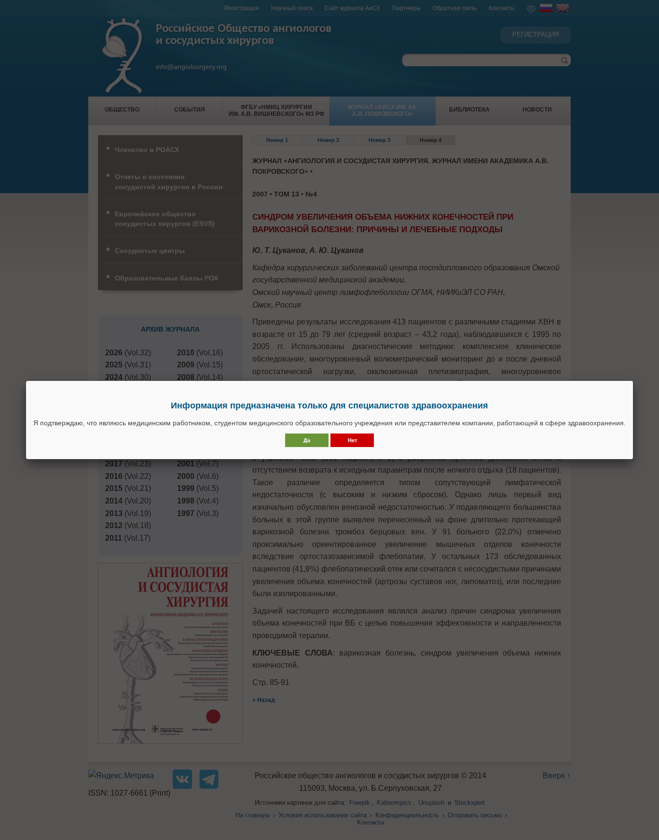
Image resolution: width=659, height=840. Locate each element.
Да (306, 440)
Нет (352, 440)
